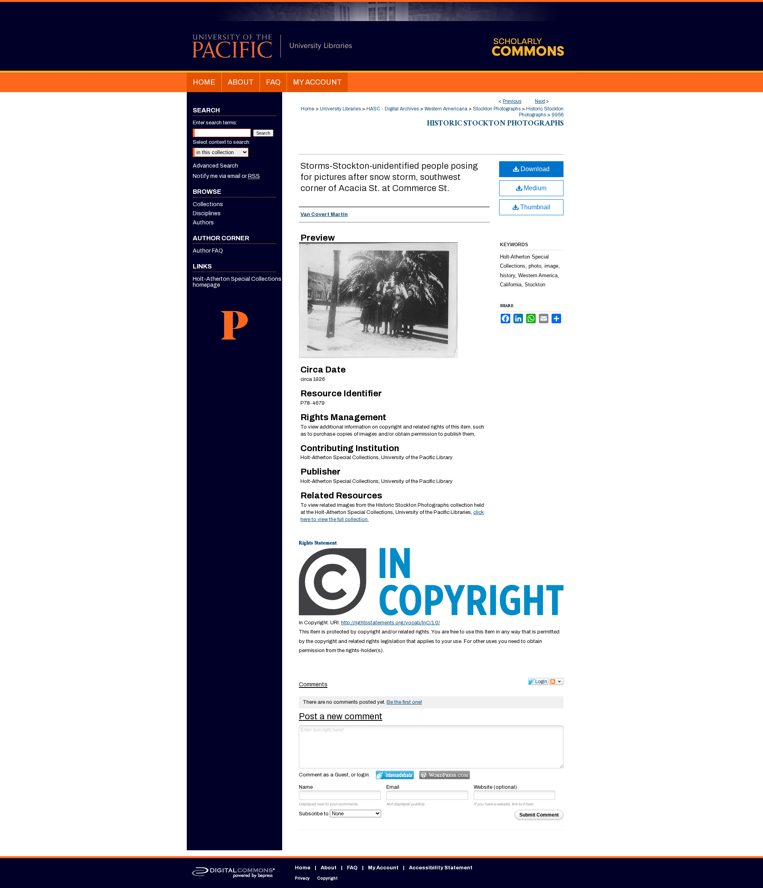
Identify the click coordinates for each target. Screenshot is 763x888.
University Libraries (340, 109)
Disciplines (207, 213)
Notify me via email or (226, 176)
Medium (534, 188)
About (329, 868)
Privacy (302, 878)
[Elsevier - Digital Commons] (234, 873)
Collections (208, 204)
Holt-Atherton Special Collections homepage (237, 282)
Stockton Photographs (497, 109)
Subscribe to (314, 814)
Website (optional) (495, 787)
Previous (512, 101)
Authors (203, 223)
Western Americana (445, 109)
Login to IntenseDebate (395, 775)
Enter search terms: (215, 122)
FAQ (352, 868)
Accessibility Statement (441, 868)
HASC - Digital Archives (392, 109)
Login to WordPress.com (444, 775)
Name (306, 787)
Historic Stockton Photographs (541, 112)
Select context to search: (221, 142)
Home (307, 109)
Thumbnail (534, 207)
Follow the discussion (556, 681)
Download (534, 169)
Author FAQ (208, 251)
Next (540, 101)
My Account (383, 868)
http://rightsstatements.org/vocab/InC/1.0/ (390, 622)
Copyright (327, 878)
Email (392, 787)
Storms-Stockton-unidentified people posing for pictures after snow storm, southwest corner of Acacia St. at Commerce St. (389, 177)
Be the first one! (404, 702)
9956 (558, 115)
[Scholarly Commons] (381, 36)
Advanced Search (215, 166)
